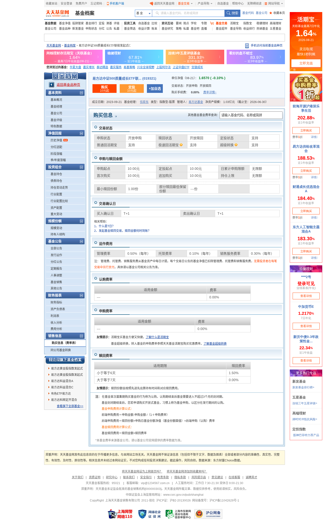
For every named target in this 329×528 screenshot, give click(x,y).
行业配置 (56, 194)
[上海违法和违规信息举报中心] (178, 514)
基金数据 (50, 23)
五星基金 (275, 28)
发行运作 (56, 255)
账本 (154, 28)
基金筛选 (130, 28)
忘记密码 (96, 3)
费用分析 (56, 329)
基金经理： (136, 102)
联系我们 (129, 477)
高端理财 (275, 23)
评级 (116, 23)
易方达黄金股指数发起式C (67, 375)
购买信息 (103, 115)
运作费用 (105, 244)
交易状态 (105, 128)
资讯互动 (167, 23)
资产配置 (56, 208)
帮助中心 (238, 3)
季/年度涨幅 (58, 160)
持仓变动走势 (59, 187)
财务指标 (56, 302)
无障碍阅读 (254, 3)
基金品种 (65, 28)
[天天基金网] (58, 13)
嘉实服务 (116, 67)
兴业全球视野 (145, 67)
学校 (194, 23)
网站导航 (274, 3)
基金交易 (184, 3)
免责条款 (163, 477)
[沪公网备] (208, 514)
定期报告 (56, 268)
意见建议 (217, 477)
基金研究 (167, 28)
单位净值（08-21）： (198, 78)
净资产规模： (236, 102)
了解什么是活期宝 (157, 337)
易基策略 (129, 67)
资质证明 (94, 477)
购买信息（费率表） (65, 343)
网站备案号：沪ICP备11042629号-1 (215, 500)
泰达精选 (102, 67)
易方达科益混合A (62, 381)
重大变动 (56, 214)
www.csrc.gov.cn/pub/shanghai (183, 494)
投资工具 (130, 23)
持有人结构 (58, 234)
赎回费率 (105, 355)
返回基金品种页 (68, 85)
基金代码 (248, 13)
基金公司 (261, 13)
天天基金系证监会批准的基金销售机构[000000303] (128, 489)
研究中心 (112, 477)
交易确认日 (107, 204)
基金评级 (56, 120)
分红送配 (56, 147)
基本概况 (56, 100)
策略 (179, 28)
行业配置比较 (59, 201)
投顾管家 (78, 23)
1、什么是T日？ (104, 226)
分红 (102, 28)
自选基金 (223, 3)
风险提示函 (198, 477)
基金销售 (56, 282)
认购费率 (105, 279)
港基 (109, 23)
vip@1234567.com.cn (155, 483)
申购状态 (91, 28)
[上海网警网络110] (120, 514)
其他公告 (56, 288)
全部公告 (56, 248)
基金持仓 (56, 174)
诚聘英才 (251, 477)
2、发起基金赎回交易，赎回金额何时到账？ (122, 231)
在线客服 (234, 477)
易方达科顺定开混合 (64, 400)
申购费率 (105, 311)
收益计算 (144, 28)
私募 (116, 28)
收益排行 (249, 28)
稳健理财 (262, 23)
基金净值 (65, 23)
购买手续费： (194, 92)
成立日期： (107, 102)
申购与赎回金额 (111, 159)
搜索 (232, 13)
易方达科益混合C (62, 387)
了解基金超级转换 (215, 343)
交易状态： (191, 86)
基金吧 (195, 28)
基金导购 (236, 28)
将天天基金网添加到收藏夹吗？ (187, 471)
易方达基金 (196, 102)
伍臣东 (144, 102)
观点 (186, 23)
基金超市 (221, 28)
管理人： (190, 102)
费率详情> (210, 92)
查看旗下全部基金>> (70, 406)
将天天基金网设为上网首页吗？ (142, 471)
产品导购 (203, 3)
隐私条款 (180, 477)
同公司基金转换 (61, 350)
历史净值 (56, 140)
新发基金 (78, 28)
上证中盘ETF (181, 67)
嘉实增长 (89, 67)
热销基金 (262, 28)
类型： (163, 102)
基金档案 (84, 13)
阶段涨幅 (56, 154)
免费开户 (81, 3)
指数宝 (247, 23)
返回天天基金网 (164, 3)
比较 (154, 23)
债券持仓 (56, 181)
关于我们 (77, 477)
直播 (204, 28)
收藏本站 (51, 3)
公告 (109, 28)
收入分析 (56, 322)
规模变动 (56, 228)
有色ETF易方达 (61, 393)
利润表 (55, 316)
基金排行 (91, 23)
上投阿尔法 (163, 67)
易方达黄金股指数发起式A (67, 369)
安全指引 (146, 477)
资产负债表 (58, 309)
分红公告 (56, 262)
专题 (204, 23)
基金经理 (56, 106)
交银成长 (197, 67)
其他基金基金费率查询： (204, 115)
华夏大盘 (75, 67)
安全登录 (66, 3)
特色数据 (56, 126)
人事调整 (56, 275)
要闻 (179, 23)
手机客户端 (117, 3)
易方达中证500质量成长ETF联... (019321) (124, 78)
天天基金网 (53, 45)
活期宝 (234, 23)
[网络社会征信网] (149, 514)
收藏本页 (277, 13)
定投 (102, 23)
